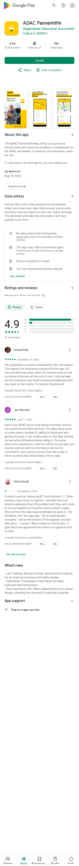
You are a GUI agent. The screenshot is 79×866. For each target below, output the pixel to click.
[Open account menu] (72, 5)
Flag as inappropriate (22, 609)
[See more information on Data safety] (72, 196)
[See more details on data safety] (18, 276)
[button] (40, 47)
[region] (39, 45)
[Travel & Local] (17, 186)
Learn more (22, 237)
